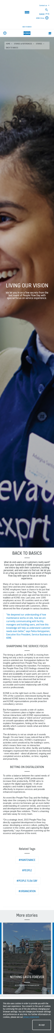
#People (27, 870)
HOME (8, 44)
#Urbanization (27, 891)
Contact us (43, 5)
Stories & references (23, 44)
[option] (27, 958)
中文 (48, 14)
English (41, 14)
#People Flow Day (27, 880)
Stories (39, 44)
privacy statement (31, 1017)
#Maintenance (27, 860)
